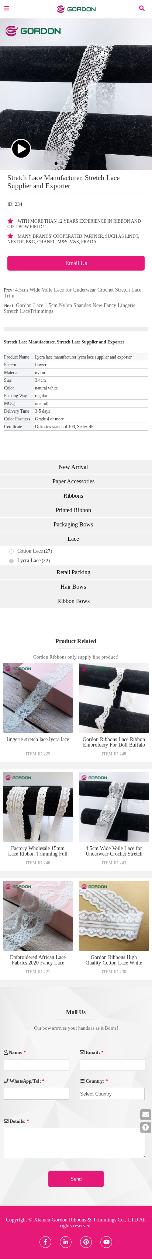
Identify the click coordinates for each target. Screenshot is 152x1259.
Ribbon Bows (73, 601)
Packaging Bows (73, 524)
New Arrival (73, 467)
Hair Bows (73, 586)
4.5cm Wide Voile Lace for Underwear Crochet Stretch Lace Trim (114, 854)
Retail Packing (73, 572)
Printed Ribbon (73, 510)
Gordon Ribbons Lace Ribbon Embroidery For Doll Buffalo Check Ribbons (114, 745)
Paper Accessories (73, 481)
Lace (73, 539)
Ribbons (73, 496)
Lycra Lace (29, 560)
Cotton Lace (30, 551)
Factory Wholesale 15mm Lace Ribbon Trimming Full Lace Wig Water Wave (38, 854)
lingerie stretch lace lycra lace (38, 739)
